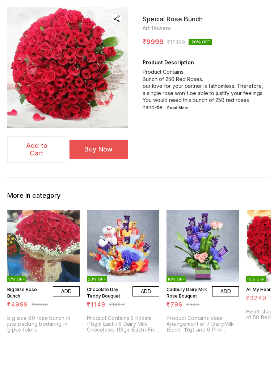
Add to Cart (37, 149)
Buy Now (98, 149)
